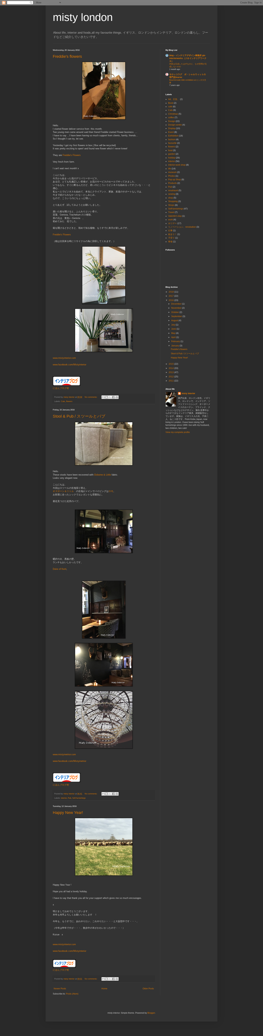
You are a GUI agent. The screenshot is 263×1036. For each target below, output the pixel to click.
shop (170, 198)
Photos (171, 176)
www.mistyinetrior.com (64, 754)
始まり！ (172, 234)
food (170, 150)
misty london (83, 17)
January (175, 345)
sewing (171, 194)
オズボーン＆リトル (63, 491)
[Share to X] (110, 397)
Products (172, 183)
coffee (171, 117)
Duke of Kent (59, 569)
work (170, 219)
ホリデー (172, 223)
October (175, 312)
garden (171, 154)
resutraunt (173, 190)
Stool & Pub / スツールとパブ (79, 416)
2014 (171, 368)
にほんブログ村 (61, 388)
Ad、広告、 (173, 99)
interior (64, 798)
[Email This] (103, 397)
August (175, 320)
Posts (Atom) (72, 994)
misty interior (188, 393)
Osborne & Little (102, 474)
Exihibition (173, 135)
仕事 (170, 230)
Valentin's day (175, 216)
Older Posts (148, 988)
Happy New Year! (68, 812)
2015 (171, 364)
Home (104, 988)
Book (170, 103)
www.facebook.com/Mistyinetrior (69, 761)
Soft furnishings (79, 798)
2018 (171, 292)
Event (171, 132)
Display (172, 128)
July (173, 325)
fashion (171, 139)
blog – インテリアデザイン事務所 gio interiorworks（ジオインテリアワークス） (187, 58)
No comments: (91, 397)
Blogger (151, 1013)
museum (172, 172)
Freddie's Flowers (72, 155)
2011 (171, 380)
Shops (171, 205)
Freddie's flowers (67, 56)
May (173, 333)
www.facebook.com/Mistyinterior (69, 364)
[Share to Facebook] (113, 397)
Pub (69, 798)
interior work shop (177, 165)
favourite (172, 143)
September (176, 316)
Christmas (173, 114)
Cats (63, 401)
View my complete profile (177, 432)
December (176, 304)
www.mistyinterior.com (64, 358)
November (176, 308)
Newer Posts (60, 988)
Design (171, 121)
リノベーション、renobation (182, 227)
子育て (171, 238)
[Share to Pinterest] (117, 397)
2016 (171, 300)
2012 (171, 376)
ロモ (111, 491)
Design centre (175, 125)
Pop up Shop (174, 179)
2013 (171, 372)
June (174, 329)
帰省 (170, 241)
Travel (171, 212)
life (169, 168)
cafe (170, 106)
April (173, 337)
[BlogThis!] (106, 397)
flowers (69, 401)
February (176, 341)
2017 (171, 296)
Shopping (173, 201)
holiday (171, 157)
